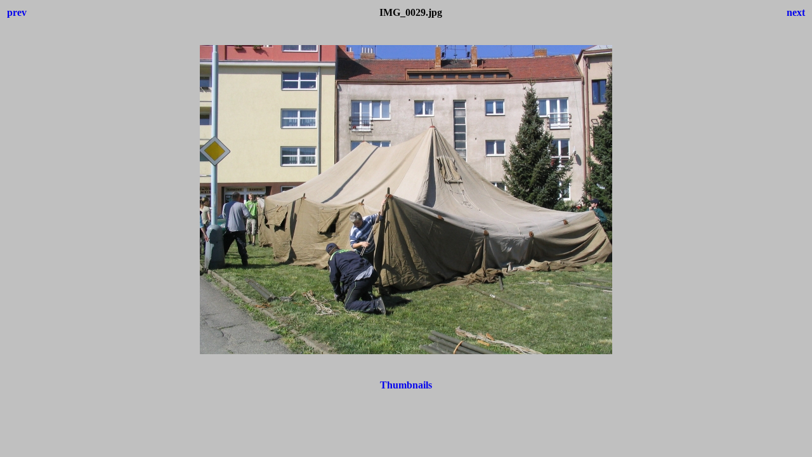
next (796, 12)
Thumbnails (406, 385)
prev (17, 12)
